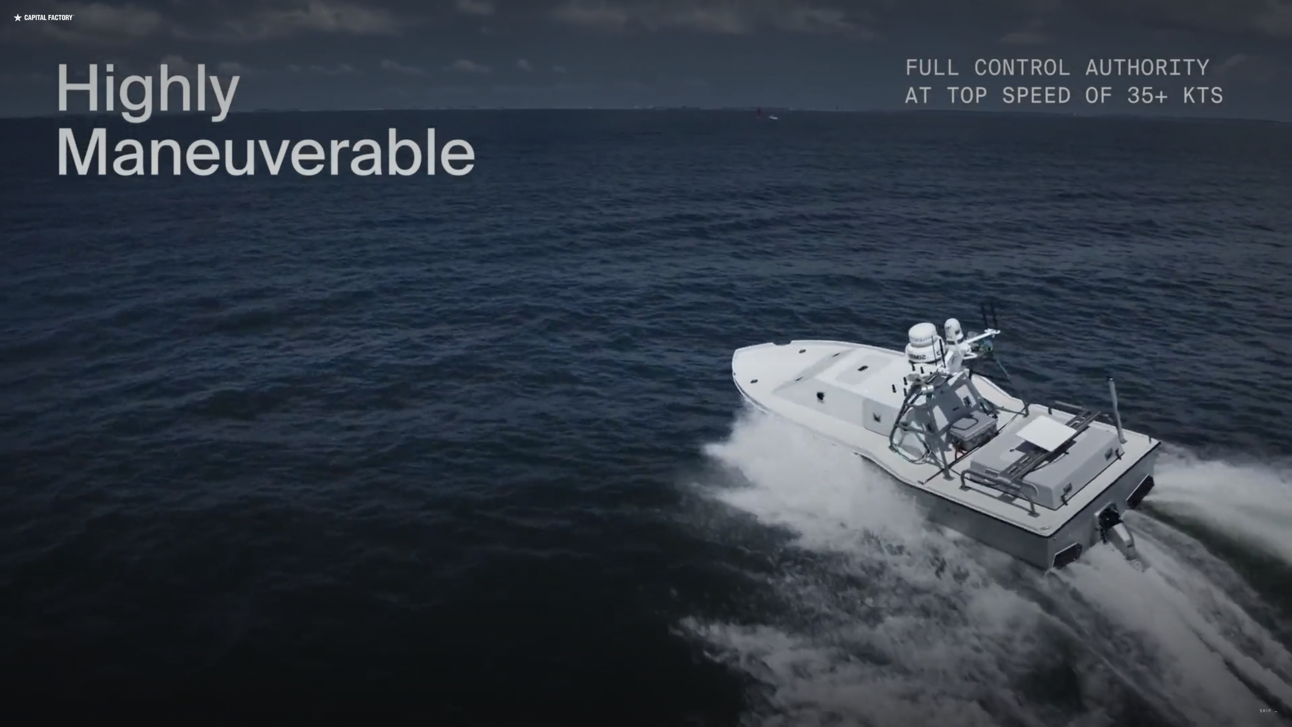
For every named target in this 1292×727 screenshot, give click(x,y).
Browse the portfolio (663, 303)
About (1244, 707)
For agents (115, 698)
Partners (1247, 669)
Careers (1204, 707)
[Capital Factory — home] (62, 21)
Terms (33, 698)
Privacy (52, 698)
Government (1197, 21)
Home (612, 303)
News (1244, 698)
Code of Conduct (82, 698)
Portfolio (1093, 21)
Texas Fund (1126, 21)
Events (1245, 688)
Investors (1255, 21)
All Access (1161, 21)
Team (1228, 21)
